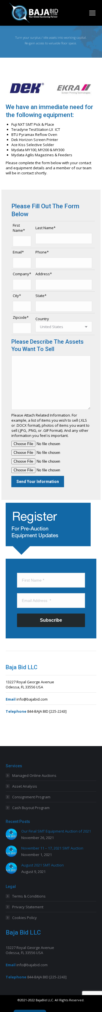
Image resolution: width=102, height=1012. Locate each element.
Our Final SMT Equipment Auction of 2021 (56, 831)
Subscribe (51, 620)
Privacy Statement (27, 906)
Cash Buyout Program (31, 807)
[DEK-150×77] (27, 88)
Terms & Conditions (29, 896)
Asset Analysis (24, 786)
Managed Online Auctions (34, 775)
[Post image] (11, 834)
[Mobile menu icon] (92, 13)
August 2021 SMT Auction (42, 865)
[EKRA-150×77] (75, 88)
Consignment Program (31, 796)
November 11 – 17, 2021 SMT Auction (52, 848)
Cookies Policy (24, 917)
